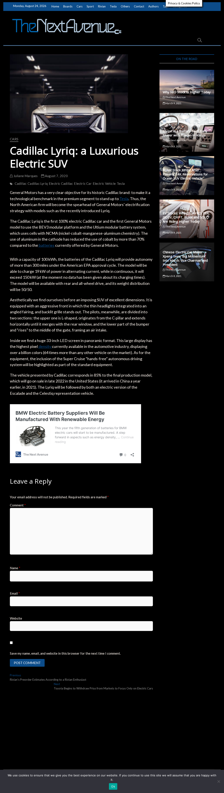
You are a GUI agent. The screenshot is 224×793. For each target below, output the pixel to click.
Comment (18, 505)
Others (125, 6)
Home (55, 6)
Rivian (102, 6)
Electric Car (82, 183)
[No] (218, 781)
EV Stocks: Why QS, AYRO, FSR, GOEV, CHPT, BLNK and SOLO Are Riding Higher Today (186, 217)
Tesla (113, 6)
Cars (79, 6)
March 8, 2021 (173, 276)
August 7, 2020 (56, 176)
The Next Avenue (175, 97)
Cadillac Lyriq (38, 183)
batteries (46, 245)
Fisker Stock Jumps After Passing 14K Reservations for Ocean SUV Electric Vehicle (185, 174)
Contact (139, 6)
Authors (153, 6)
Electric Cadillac (61, 183)
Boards (67, 6)
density (45, 346)
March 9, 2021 (173, 103)
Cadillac (21, 183)
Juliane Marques (25, 176)
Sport (90, 6)
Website (16, 618)
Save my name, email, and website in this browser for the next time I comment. (65, 653)
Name (15, 568)
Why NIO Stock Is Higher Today (187, 92)
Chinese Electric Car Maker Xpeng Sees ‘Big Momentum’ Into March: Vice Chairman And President (185, 258)
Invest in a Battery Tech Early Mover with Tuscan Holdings (185, 133)
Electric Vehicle (104, 183)
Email (15, 593)
